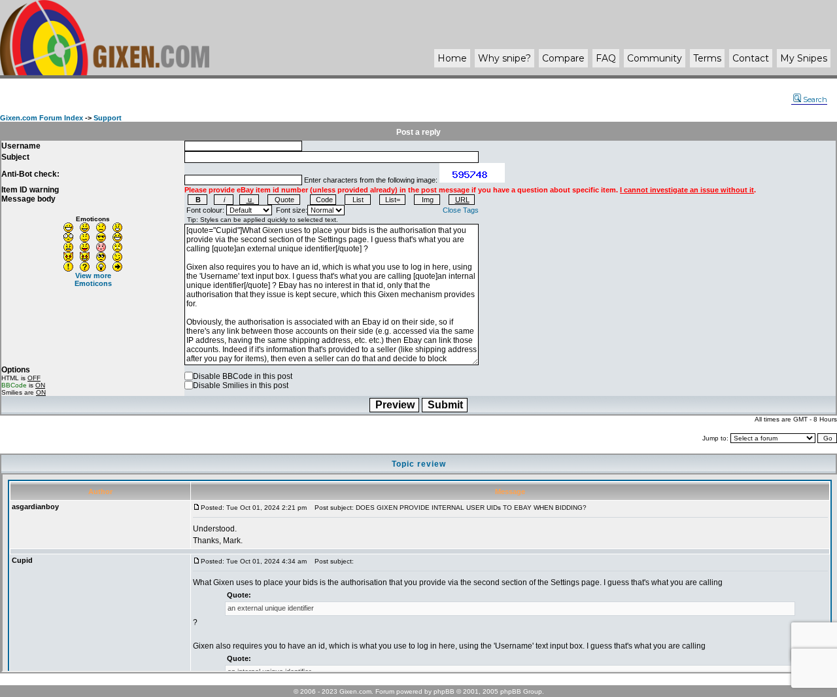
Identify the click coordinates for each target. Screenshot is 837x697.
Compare (563, 58)
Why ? (504, 58)
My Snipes (803, 58)
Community (654, 58)
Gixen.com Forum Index (41, 118)
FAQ (606, 58)
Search (815, 99)
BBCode (14, 385)
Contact (750, 58)
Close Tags (461, 210)
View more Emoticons (93, 279)
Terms (707, 58)
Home (452, 58)
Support (108, 118)
